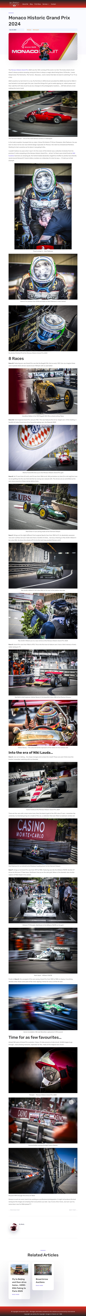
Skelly (22, 1224)
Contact (53, 4)
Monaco (29, 29)
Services (45, 4)
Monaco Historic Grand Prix (19, 70)
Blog (31, 4)
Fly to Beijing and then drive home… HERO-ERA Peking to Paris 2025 (19, 1285)
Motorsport (36, 29)
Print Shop (37, 4)
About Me (25, 4)
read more (15, 1294)
